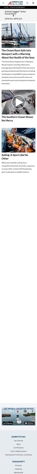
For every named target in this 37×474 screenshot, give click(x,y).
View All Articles (13, 19)
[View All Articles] (13, 16)
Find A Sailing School (18, 451)
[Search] (28, 3)
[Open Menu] (3, 2)
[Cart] (33, 3)
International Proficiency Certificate (18, 455)
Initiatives (18, 469)
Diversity (18, 465)
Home (6, 7)
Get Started (18, 441)
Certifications (18, 448)
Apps (18, 444)
